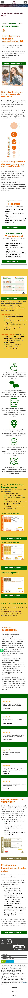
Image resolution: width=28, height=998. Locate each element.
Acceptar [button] (14, 995)
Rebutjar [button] (14, 991)
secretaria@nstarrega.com (11, 611)
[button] (2, 650)
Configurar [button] (14, 987)
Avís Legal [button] (5, 954)
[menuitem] (14, 954)
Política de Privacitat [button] (8, 958)
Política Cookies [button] (7, 956)
